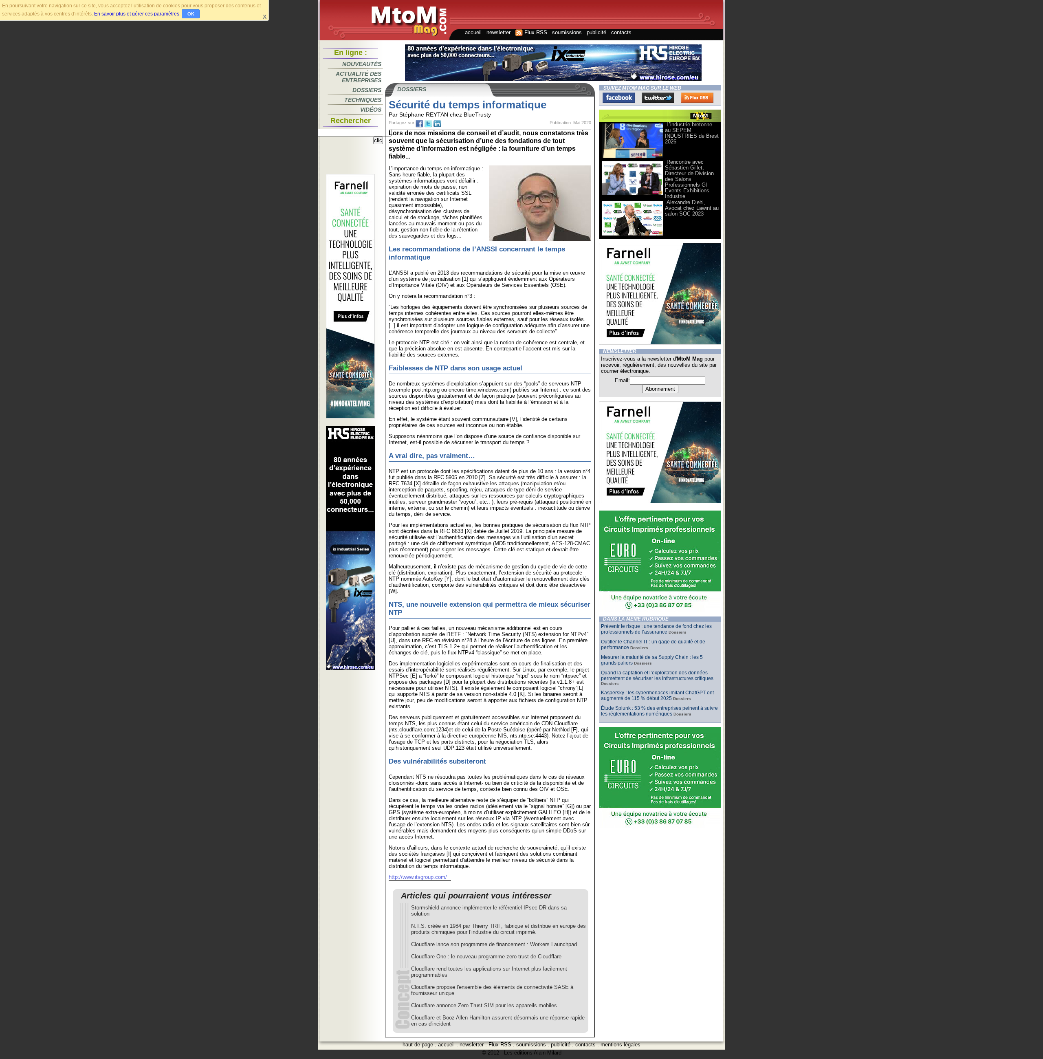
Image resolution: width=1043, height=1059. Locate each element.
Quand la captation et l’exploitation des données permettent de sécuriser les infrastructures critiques (657, 675)
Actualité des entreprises (358, 77)
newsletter (498, 32)
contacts (621, 32)
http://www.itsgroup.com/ (418, 877)
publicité (596, 32)
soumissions (567, 32)
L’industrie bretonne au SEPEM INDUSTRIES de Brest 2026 (692, 133)
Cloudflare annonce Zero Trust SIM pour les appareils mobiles (484, 1005)
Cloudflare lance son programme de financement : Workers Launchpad (494, 944)
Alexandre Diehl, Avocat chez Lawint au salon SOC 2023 (692, 208)
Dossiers (366, 90)
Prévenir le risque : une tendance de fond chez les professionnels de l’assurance (656, 629)
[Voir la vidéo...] (633, 157)
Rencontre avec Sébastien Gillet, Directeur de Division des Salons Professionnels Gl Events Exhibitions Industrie (689, 179)
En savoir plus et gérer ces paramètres (136, 14)
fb (419, 124)
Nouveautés (361, 64)
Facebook (619, 97)
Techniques (362, 100)
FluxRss (697, 97)
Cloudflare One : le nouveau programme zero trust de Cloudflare (486, 956)
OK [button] (190, 13)
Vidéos (370, 109)
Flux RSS (535, 32)
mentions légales (620, 1044)
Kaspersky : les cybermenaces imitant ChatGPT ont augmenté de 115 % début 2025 (657, 695)
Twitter (658, 97)
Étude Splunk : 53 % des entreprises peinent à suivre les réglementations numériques (659, 711)
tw (428, 124)
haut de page (418, 1044)
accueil (473, 32)
